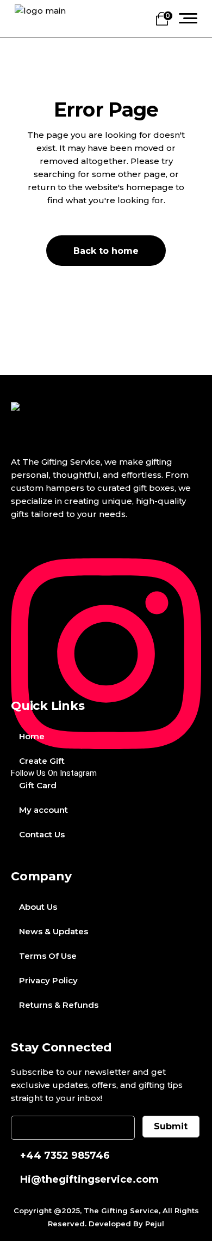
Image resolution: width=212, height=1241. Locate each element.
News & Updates (53, 931)
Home (32, 736)
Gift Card (38, 785)
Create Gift (42, 761)
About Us (38, 907)
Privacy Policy (48, 980)
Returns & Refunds (58, 1005)
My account (43, 810)
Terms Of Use (48, 956)
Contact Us (42, 834)
